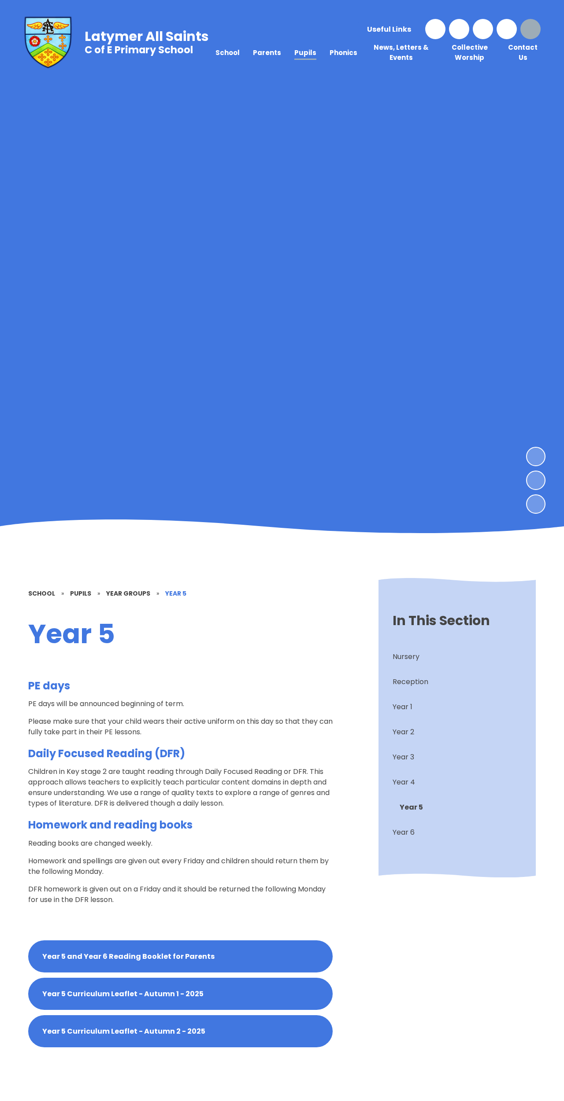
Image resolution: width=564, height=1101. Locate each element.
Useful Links (389, 29)
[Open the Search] (530, 29)
